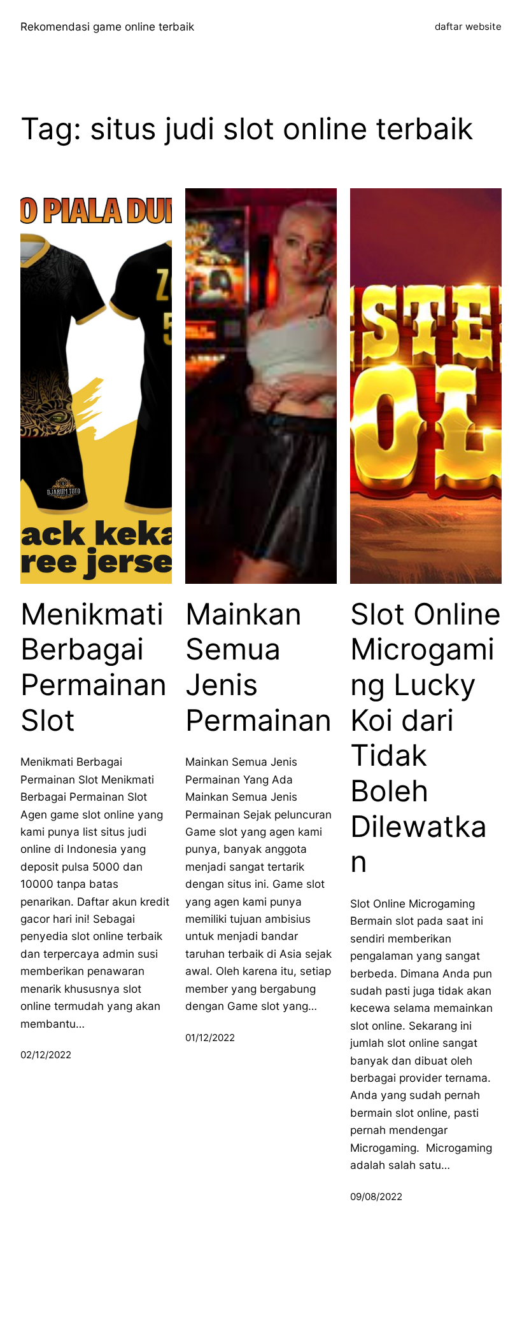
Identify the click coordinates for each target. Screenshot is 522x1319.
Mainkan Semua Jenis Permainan (258, 667)
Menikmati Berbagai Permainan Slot (93, 667)
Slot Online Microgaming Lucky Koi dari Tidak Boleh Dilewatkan (425, 738)
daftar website (468, 26)
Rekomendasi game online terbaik (107, 26)
